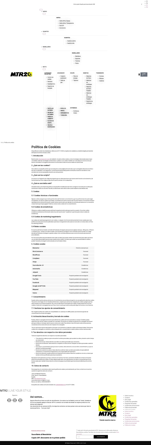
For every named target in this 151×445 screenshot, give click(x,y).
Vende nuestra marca (107, 420)
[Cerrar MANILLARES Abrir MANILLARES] (44, 49)
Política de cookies (130, 409)
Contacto (127, 397)
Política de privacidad (131, 407)
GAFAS (58, 17)
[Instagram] (15, 400)
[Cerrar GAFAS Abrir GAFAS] (44, 13)
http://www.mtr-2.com (44, 159)
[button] (142, 4)
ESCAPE (72, 73)
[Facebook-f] (9, 400)
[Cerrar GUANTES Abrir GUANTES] (44, 34)
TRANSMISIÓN (100, 73)
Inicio (2, 142)
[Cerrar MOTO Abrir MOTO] (44, 69)
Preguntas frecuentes (131, 403)
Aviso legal (128, 399)
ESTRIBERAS (73, 108)
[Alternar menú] (41, 9)
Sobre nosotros (129, 395)
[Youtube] (20, 400)
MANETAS (85, 73)
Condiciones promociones (132, 405)
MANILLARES (76, 53)
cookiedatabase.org (61, 384)
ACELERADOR (60, 73)
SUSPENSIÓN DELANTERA (47, 73)
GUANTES (67, 37)
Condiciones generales (131, 401)
